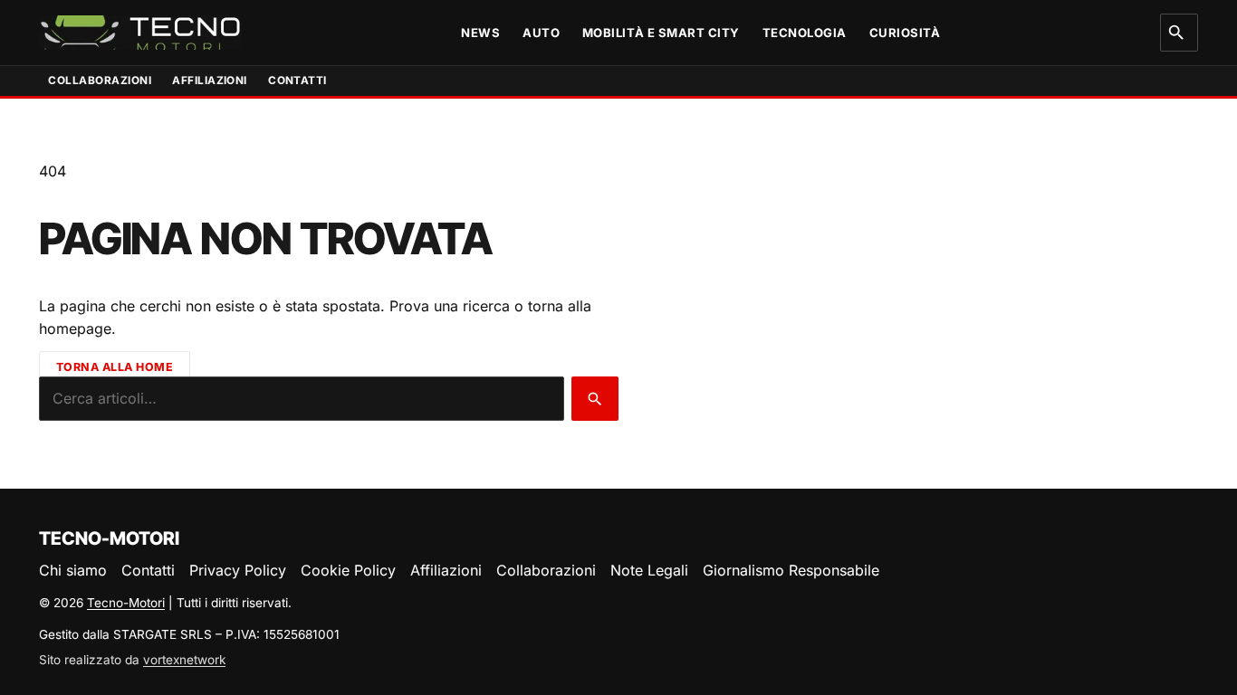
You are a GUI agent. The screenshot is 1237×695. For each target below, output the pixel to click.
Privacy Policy (237, 570)
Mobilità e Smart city (661, 32)
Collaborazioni (99, 80)
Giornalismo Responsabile (791, 570)
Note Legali (649, 570)
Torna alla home (115, 366)
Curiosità (905, 32)
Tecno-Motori (126, 602)
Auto (541, 32)
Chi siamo (73, 570)
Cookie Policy (348, 570)
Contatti (297, 80)
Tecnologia (804, 32)
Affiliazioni (209, 80)
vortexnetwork (184, 659)
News (480, 32)
